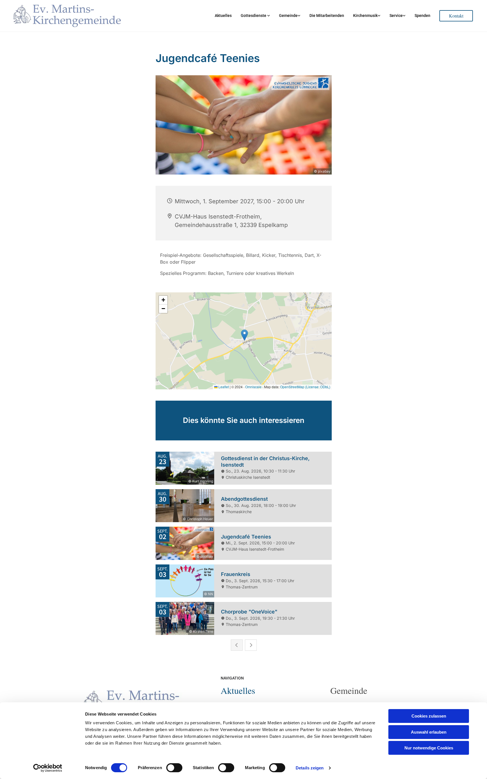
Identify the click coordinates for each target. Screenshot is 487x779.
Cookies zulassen (428, 716)
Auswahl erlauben (428, 732)
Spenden (422, 15)
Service (396, 15)
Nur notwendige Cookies (428, 747)
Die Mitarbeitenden (326, 15)
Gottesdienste (254, 15)
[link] (255, 16)
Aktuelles (223, 15)
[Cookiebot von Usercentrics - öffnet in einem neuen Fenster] (47, 768)
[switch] (174, 767)
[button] (456, 15)
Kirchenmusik (365, 15)
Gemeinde (288, 15)
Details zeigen (310, 767)
